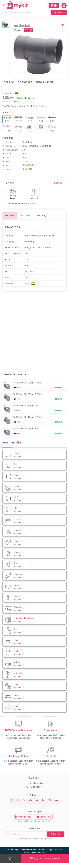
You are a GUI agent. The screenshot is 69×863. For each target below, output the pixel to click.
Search (60, 12)
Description (25, 215)
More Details (39, 106)
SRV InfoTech (40, 852)
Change (58, 182)
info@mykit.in (36, 782)
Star (13, 112)
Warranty (41, 215)
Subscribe (55, 834)
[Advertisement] (34, 332)
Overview (9, 215)
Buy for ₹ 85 (47, 858)
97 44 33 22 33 (36, 787)
